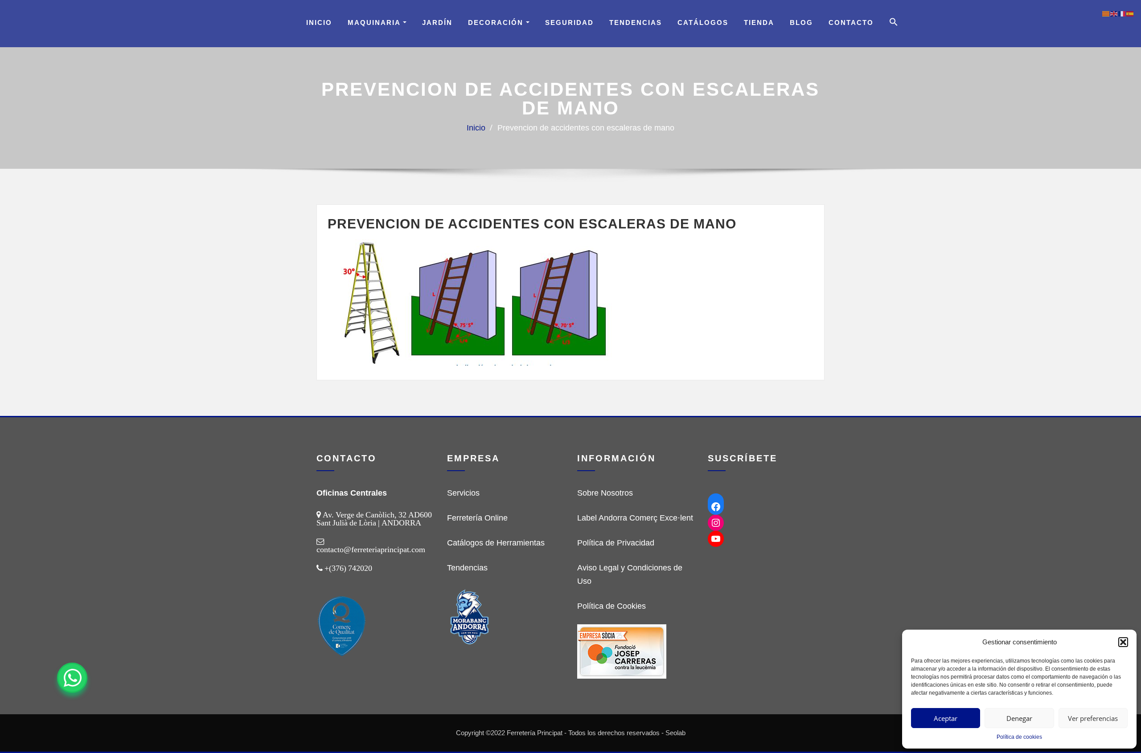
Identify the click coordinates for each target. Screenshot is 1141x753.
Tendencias (635, 22)
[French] (1122, 13)
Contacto (851, 22)
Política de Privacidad (615, 542)
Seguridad (569, 22)
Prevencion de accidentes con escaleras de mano (585, 127)
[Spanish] (1130, 13)
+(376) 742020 (348, 568)
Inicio (319, 22)
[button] (1123, 642)
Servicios (463, 492)
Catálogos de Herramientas (496, 542)
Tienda (759, 22)
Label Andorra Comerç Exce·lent (635, 517)
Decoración (497, 22)
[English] (1114, 13)
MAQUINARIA (375, 22)
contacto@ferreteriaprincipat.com (370, 549)
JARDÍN (437, 22)
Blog (801, 22)
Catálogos (702, 22)
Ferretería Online (477, 517)
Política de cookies (1019, 737)
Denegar (1019, 718)
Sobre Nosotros (605, 492)
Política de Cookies (611, 606)
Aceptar (945, 718)
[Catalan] (1106, 13)
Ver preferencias (1093, 718)
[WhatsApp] (72, 678)
